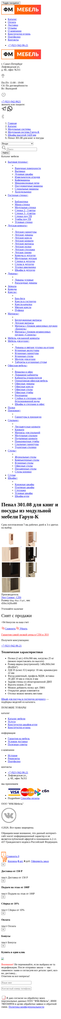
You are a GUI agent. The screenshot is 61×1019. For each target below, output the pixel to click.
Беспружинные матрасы (28, 320)
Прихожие (14, 410)
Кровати (19, 429)
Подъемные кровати (26, 438)
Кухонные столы (24, 356)
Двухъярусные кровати (27, 426)
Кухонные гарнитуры (27, 353)
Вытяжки (20, 171)
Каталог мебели (16, 718)
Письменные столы (25, 468)
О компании (14, 31)
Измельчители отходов (27, 177)
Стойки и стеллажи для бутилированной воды (28, 400)
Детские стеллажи (25, 249)
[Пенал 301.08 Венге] (11, 576)
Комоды (12, 289)
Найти (5, 153)
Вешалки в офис (24, 371)
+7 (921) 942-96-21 (18, 45)
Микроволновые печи (27, 183)
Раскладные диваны (26, 282)
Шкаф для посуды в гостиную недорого (23, 699)
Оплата (12, 22)
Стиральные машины (27, 188)
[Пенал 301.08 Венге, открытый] (31, 560)
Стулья (11, 475)
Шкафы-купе (22, 496)
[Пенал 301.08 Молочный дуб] (11, 545)
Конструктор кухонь (19, 33)
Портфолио (14, 36)
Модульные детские (26, 258)
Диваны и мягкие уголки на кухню (34, 347)
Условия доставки (18, 741)
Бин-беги (20, 298)
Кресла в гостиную (25, 301)
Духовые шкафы (24, 174)
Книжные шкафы (24, 484)
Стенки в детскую (25, 261)
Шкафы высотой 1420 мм (22, 135)
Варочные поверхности (28, 168)
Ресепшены (21, 395)
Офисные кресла (24, 386)
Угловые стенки (24, 222)
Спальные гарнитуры (27, 444)
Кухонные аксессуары (27, 350)
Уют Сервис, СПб (11, 597)
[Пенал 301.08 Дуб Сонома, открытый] (31, 576)
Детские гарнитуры (26, 231)
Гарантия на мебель (19, 738)
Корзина (12, 861)
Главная (12, 123)
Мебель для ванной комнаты (24, 338)
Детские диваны (24, 234)
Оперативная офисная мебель (31, 380)
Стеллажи (20, 490)
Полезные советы (17, 744)
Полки (11, 407)
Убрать (23, 628)
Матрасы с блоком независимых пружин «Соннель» (33, 333)
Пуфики (19, 310)
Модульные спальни (26, 435)
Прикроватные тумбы (27, 441)
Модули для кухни (25, 359)
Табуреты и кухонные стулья (31, 362)
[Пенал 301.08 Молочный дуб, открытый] (31, 545)
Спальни (13, 420)
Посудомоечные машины (29, 185)
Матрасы (13, 313)
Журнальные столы (25, 457)
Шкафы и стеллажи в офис (30, 404)
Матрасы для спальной (27, 432)
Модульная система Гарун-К (23, 132)
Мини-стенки (22, 204)
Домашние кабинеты (26, 374)
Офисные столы (24, 389)
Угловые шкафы (24, 493)
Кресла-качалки (23, 304)
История (12, 755)
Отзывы (12, 28)
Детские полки (23, 246)
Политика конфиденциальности (19, 847)
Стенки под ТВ (23, 216)
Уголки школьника (25, 267)
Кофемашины (22, 180)
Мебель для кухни (18, 341)
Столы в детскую (24, 264)
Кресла (12, 292)
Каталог (12, 19)
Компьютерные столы (27, 460)
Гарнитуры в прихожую (28, 416)
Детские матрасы (24, 243)
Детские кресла (23, 237)
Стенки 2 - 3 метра (25, 210)
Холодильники (23, 191)
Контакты (13, 39)
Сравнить (10, 628)
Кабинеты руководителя (28, 377)
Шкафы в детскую (25, 270)
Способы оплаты (30, 798)
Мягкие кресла (23, 307)
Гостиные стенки (18, 195)
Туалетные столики (25, 447)
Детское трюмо (23, 252)
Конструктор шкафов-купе (22, 724)
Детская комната (18, 225)
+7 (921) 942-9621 (11, 101)
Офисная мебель (17, 365)
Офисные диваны (24, 383)
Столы (12, 450)
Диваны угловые (24, 279)
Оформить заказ (40, 861)
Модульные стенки (25, 207)
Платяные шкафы (24, 487)
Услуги (12, 721)
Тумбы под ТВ (23, 219)
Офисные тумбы (24, 392)
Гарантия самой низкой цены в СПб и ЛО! (25, 634)
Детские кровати (24, 240)
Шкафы (13, 478)
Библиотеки (21, 201)
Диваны (13, 273)
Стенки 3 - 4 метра (25, 213)
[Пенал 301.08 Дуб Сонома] (11, 591)
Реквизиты (14, 758)
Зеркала (12, 286)
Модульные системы (19, 129)
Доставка (13, 25)
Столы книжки (23, 471)
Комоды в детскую (25, 255)
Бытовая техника (18, 162)
